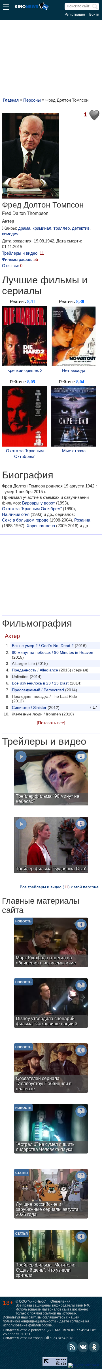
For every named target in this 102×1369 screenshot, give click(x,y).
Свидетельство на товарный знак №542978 (38, 1338)
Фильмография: (20, 259)
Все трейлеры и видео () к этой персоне (59, 887)
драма (24, 228)
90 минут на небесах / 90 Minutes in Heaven (52, 652)
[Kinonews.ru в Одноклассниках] (94, 1346)
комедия (10, 233)
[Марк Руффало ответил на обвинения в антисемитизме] (51, 943)
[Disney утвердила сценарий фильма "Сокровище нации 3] (51, 1003)
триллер (62, 228)
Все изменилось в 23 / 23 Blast (40, 683)
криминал (42, 228)
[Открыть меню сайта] (6, 7)
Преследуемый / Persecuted (38, 690)
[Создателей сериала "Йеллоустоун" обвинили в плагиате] (51, 1068)
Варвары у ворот (38, 503)
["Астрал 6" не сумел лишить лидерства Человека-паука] (51, 1129)
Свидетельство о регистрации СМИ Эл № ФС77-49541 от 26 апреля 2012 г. (49, 1332)
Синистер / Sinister (29, 707)
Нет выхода (73, 370)
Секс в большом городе (25, 520)
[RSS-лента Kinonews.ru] (72, 1346)
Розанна (82, 520)
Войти (94, 14)
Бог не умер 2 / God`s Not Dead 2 (43, 645)
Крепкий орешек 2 (24, 370)
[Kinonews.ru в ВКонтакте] (83, 1346)
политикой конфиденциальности (29, 1321)
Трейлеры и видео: (23, 253)
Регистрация (75, 14)
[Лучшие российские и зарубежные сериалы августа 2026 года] (51, 1194)
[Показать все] (51, 722)
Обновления (60, 1301)
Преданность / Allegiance (35, 670)
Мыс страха (74, 450)
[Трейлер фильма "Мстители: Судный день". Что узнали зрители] (51, 1255)
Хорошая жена (41, 525)
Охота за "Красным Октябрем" (25, 453)
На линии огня (15, 514)
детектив (81, 228)
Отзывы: (12, 265)
